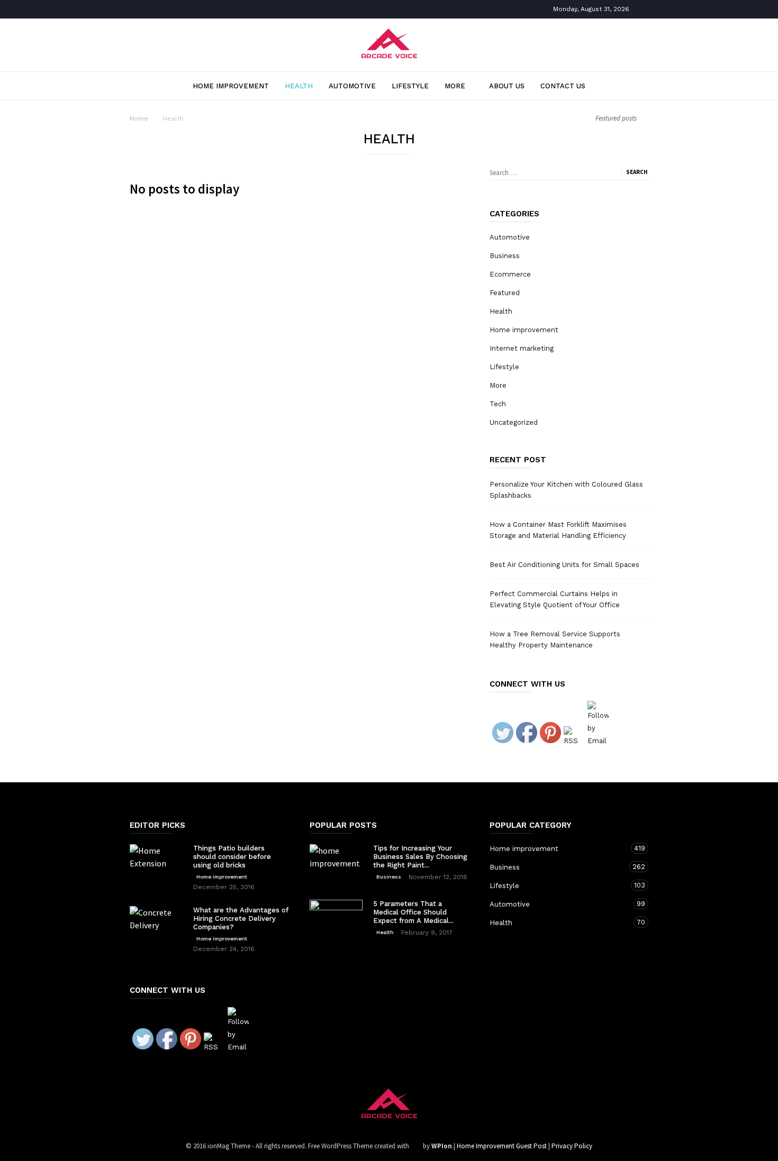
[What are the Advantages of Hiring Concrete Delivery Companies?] (156, 932)
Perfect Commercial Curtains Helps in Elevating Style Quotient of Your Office (555, 599)
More (455, 86)
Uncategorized (514, 422)
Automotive (352, 86)
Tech (498, 404)
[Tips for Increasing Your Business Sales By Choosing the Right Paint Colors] (336, 862)
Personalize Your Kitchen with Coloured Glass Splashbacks (566, 489)
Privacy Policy (571, 1145)
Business (505, 256)
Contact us (562, 86)
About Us (506, 86)
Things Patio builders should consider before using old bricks (232, 856)
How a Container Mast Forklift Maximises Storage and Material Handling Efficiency (558, 530)
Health (299, 86)
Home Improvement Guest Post (502, 1145)
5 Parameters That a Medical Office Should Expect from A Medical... (413, 912)
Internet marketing (522, 348)
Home (139, 118)
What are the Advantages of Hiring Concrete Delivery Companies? (240, 918)
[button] (631, 85)
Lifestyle (410, 86)
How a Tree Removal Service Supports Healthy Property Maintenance (555, 639)
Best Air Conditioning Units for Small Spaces (564, 565)
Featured (505, 293)
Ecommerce (510, 274)
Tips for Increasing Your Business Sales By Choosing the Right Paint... (420, 856)
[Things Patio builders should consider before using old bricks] (156, 862)
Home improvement (231, 86)
